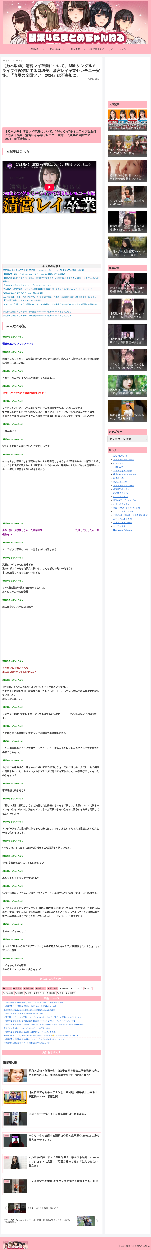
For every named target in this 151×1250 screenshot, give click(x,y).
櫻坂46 (52, 993)
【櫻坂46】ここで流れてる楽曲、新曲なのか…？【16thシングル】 (30, 1032)
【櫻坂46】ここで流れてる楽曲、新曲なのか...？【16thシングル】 (30, 1006)
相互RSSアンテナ (121, 489)
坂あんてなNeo (120, 482)
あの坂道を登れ (120, 493)
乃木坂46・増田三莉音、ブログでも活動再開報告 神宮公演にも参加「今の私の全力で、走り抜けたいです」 (49, 289)
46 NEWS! (118, 467)
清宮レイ (41, 988)
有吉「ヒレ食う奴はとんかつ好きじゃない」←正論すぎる (27, 1028)
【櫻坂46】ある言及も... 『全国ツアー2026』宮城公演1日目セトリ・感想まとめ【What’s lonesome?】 (45, 1024)
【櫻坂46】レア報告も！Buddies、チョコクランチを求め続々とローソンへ (34, 1039)
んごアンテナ (119, 526)
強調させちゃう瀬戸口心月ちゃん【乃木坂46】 (23, 293)
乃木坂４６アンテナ (122, 522)
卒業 (29, 993)
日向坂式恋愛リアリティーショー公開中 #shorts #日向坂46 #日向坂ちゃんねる (37, 312)
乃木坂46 (29, 988)
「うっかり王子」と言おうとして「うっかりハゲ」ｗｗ (27, 285)
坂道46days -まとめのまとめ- (127, 508)
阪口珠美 (53, 988)
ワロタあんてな (120, 496)
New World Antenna (122, 530)
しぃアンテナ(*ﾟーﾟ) (123, 511)
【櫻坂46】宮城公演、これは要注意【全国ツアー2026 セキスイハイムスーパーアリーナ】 (40, 1021)
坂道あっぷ (118, 478)
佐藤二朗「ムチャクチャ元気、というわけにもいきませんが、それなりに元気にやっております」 (43, 1017)
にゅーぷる (118, 463)
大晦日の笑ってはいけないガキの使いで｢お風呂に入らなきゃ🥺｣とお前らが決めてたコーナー (41, 1036)
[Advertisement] (51, 102)
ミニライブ (77, 988)
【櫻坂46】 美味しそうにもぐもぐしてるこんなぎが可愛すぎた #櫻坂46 (34, 274)
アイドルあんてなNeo (123, 485)
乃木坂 (18, 988)
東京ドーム (40, 993)
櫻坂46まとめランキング (124, 474)
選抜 (61, 993)
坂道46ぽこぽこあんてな (124, 500)
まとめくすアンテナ (122, 470)
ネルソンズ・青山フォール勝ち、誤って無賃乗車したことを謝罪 (29, 1010)
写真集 (20, 993)
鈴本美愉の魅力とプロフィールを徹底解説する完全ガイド (27, 1043)
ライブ (8, 988)
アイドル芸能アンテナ (123, 459)
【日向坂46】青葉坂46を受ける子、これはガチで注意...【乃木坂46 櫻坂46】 (34, 1002)
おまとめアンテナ (121, 504)
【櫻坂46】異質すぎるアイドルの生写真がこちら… (24, 1013)
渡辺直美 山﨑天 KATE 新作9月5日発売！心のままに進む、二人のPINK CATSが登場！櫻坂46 (43, 270)
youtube (65, 988)
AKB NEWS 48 (120, 456)
